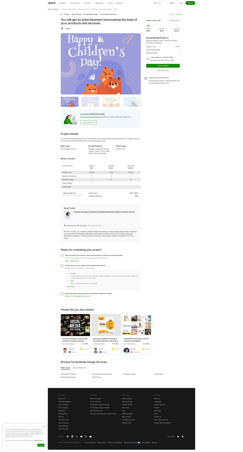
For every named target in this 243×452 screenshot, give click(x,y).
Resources (125, 407)
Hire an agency (63, 407)
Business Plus (62, 413)
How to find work (95, 398)
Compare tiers (174, 20)
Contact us (157, 417)
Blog (123, 410)
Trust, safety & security (161, 420)
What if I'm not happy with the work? (78, 296)
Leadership (157, 401)
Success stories (127, 401)
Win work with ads (96, 410)
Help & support (127, 398)
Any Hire (61, 417)
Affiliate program (127, 413)
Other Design (96, 377)
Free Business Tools (128, 420)
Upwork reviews (127, 404)
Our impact (157, 410)
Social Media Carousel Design (102, 374)
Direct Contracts (63, 423)
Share (180, 14)
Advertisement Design (68, 374)
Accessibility (146, 442)
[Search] (155, 3)
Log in (181, 3)
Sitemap (154, 442)
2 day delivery (70, 344)
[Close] (44, 426)
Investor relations (159, 404)
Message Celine (163, 70)
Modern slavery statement (162, 423)
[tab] (66, 368)
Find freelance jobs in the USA (99, 407)
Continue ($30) (163, 66)
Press (156, 413)
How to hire (62, 398)
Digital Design (76, 14)
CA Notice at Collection (115, 442)
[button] (71, 176)
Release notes (126, 423)
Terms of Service (90, 442)
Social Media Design (90, 14)
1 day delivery (100, 344)
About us (157, 398)
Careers (156, 407)
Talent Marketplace (64, 401)
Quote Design (158, 374)
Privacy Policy (101, 442)
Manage (40, 445)
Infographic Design (129, 374)
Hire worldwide (63, 426)
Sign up (190, 3)
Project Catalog (53, 9)
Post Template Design (68, 377)
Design (66, 14)
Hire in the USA (63, 429)
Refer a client (126, 417)
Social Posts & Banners (92, 117)
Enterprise (61, 410)
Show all (70, 286)
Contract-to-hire (63, 420)
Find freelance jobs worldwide (99, 404)
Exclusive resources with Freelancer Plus (103, 413)
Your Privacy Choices (132, 442)
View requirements (72, 261)
